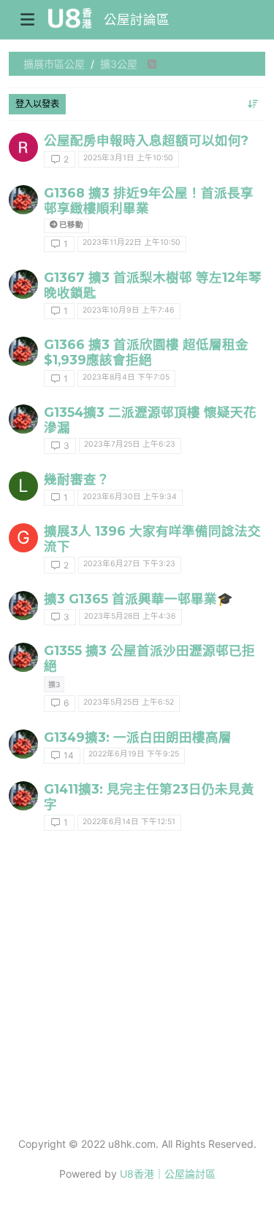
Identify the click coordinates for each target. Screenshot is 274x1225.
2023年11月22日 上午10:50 (131, 242)
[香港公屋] (23, 199)
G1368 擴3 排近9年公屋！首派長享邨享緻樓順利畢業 (149, 200)
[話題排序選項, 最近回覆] (253, 104)
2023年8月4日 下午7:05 (126, 377)
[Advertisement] (137, 985)
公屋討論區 (137, 19)
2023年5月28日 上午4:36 (130, 616)
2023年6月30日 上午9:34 (130, 496)
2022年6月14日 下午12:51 (129, 821)
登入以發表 (37, 103)
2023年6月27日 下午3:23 (129, 563)
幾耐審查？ (77, 479)
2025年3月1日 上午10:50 (128, 158)
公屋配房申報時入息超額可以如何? (146, 140)
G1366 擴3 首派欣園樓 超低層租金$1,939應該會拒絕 (146, 352)
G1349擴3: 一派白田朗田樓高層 (138, 737)
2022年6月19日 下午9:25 (133, 754)
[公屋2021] (23, 744)
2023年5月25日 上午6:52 (128, 702)
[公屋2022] (23, 795)
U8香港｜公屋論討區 (168, 1173)
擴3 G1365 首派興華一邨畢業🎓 (138, 598)
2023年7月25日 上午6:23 (129, 444)
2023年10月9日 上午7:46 (129, 310)
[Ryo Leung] (23, 147)
